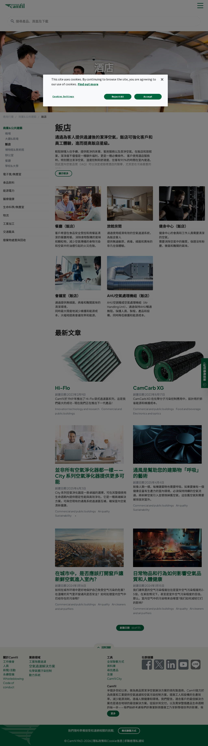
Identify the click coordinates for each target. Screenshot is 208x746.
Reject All (118, 96)
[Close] (162, 79)
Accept (148, 96)
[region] (105, 90)
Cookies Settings (63, 96)
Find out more (88, 84)
